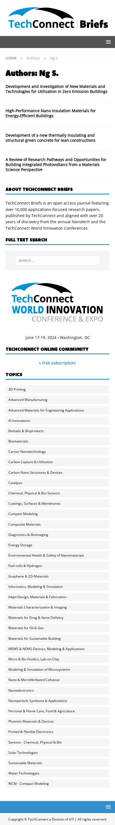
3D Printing (17, 389)
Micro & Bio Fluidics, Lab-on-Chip (33, 659)
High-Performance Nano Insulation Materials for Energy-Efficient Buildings (51, 113)
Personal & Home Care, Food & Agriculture (41, 711)
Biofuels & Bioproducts (26, 431)
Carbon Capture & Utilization (30, 462)
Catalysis (15, 482)
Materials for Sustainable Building (34, 638)
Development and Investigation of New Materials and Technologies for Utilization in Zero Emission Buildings (56, 89)
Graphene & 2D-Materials (28, 576)
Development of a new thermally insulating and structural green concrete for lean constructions (50, 138)
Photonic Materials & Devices (31, 721)
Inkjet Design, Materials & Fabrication (37, 597)
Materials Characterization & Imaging (37, 607)
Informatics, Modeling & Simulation (35, 586)
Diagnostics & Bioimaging (28, 534)
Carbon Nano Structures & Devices (35, 472)
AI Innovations (19, 420)
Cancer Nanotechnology (27, 451)
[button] (107, 41)
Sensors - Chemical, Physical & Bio (35, 742)
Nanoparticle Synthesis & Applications (37, 700)
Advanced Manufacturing (27, 399)
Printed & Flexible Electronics (30, 731)
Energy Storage (20, 545)
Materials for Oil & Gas (26, 628)
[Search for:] (57, 260)
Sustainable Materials (25, 763)
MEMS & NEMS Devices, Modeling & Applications (46, 648)
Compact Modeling (23, 513)
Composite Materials (24, 524)
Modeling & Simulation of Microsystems (39, 669)
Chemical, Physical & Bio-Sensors (34, 493)
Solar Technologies (23, 752)
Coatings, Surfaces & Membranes (34, 503)
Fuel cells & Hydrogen (25, 565)
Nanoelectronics (21, 690)
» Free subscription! (57, 362)
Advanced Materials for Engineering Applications (46, 410)
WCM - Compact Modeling (28, 783)
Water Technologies (23, 773)
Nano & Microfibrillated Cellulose (34, 679)
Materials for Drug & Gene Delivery (35, 617)
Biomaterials (18, 441)
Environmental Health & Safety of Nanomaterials (46, 555)
